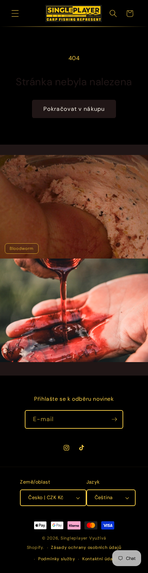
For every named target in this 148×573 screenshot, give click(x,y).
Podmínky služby (56, 559)
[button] (15, 13)
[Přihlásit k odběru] (114, 419)
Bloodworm (22, 248)
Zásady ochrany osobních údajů (86, 547)
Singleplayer (74, 538)
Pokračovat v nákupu (74, 109)
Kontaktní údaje (99, 559)
